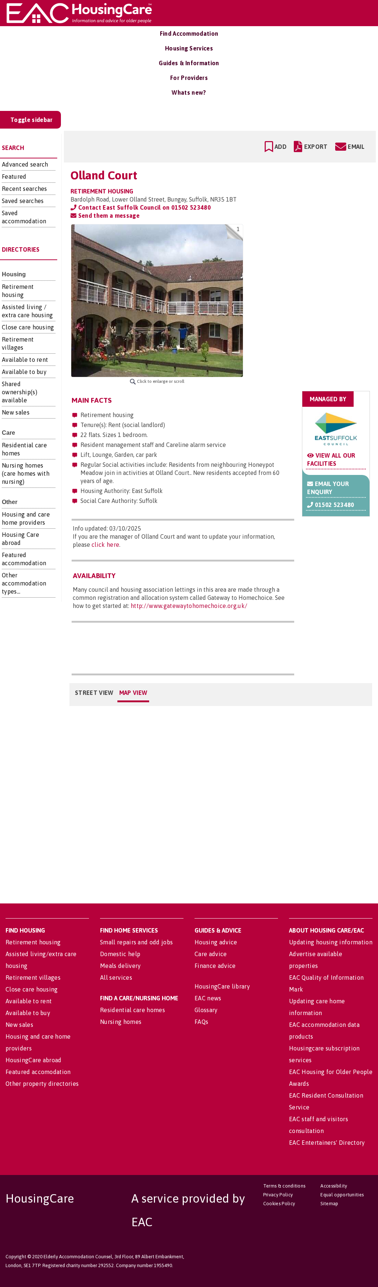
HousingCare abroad (34, 1060)
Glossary (206, 1010)
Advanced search (25, 164)
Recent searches (24, 188)
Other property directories (42, 1083)
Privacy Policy (278, 1194)
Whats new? (189, 92)
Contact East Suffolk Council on (143, 207)
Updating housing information (330, 942)
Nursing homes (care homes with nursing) (25, 473)
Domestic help (120, 954)
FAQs (201, 1021)
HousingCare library (222, 986)
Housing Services (189, 48)
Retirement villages (33, 977)
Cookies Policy (279, 1203)
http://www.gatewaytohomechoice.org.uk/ (189, 605)
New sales (16, 412)
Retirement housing (33, 942)
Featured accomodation (38, 1072)
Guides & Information (189, 63)
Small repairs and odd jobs (136, 942)
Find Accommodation (189, 33)
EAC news (208, 998)
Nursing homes (120, 1021)
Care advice (211, 954)
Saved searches (23, 200)
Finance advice (215, 965)
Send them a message (107, 215)
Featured (14, 176)
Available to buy (24, 371)
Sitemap (329, 1203)
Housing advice (216, 942)
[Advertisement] (312, 270)
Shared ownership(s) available (19, 392)
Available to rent (25, 359)
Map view (133, 692)
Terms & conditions (284, 1186)
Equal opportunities (342, 1194)
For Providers (189, 77)
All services (116, 977)
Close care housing (28, 327)
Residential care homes (132, 1010)
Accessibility (333, 1186)
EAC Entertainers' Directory (327, 1142)
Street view (94, 692)
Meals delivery (120, 965)
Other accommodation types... (24, 583)
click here (105, 544)
